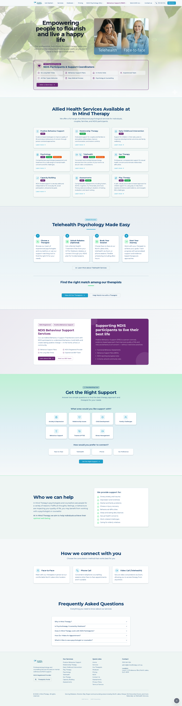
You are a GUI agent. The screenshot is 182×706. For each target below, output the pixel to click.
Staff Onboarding (95, 699)
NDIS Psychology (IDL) (94, 3)
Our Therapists (97, 667)
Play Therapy (67, 670)
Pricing (80, 3)
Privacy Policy (97, 682)
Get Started (49, 3)
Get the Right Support (90, 461)
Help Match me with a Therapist (105, 295)
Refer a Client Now (46, 85)
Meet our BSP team (64, 358)
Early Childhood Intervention (72, 667)
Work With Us (135, 3)
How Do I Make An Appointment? (68, 635)
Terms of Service (98, 684)
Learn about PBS (45, 358)
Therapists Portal (44, 679)
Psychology (67, 672)
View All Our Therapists (74, 295)
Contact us (148, 3)
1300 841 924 (126, 662)
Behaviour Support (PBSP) (116, 3)
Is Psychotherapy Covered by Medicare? (70, 626)
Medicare (70, 3)
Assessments (67, 682)
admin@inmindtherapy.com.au (132, 665)
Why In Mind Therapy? (63, 622)
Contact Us (96, 677)
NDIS (94, 674)
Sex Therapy (67, 677)
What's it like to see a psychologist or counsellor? (74, 640)
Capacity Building (68, 679)
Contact (125, 659)
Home (95, 662)
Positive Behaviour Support (72, 662)
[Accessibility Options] (177, 701)
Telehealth (66, 674)
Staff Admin (85, 699)
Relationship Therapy (70, 665)
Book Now (172, 3)
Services (60, 3)
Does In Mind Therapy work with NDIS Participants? (74, 631)
